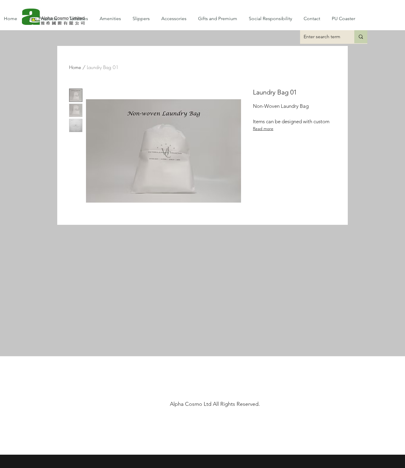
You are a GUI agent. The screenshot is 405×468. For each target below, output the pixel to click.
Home (75, 67)
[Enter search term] (360, 36)
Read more (263, 128)
